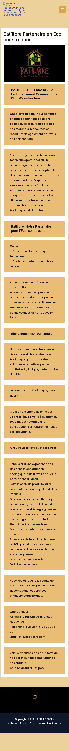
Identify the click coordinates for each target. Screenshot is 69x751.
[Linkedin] (34, 697)
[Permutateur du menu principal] (62, 9)
